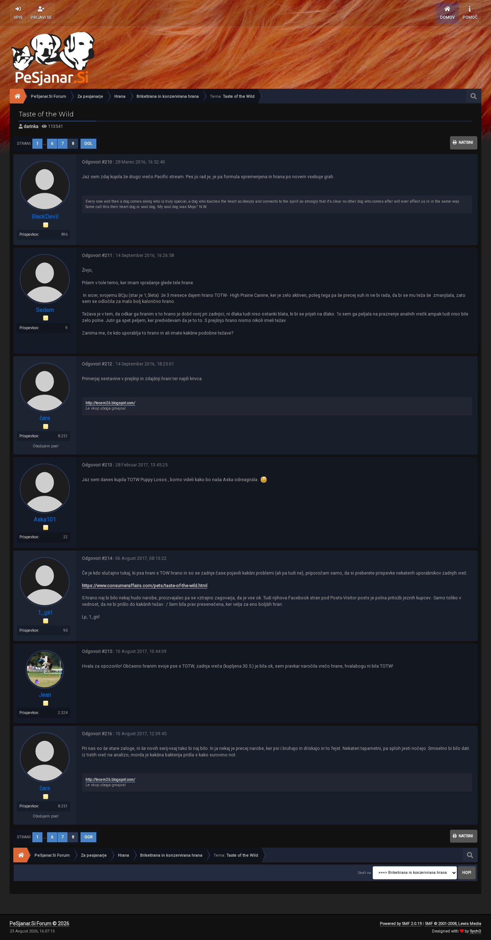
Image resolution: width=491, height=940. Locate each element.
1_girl (45, 612)
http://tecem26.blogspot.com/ (110, 403)
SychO (475, 931)
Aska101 (45, 519)
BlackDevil (45, 216)
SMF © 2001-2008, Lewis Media (453, 923)
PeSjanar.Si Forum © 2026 (39, 923)
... (45, 143)
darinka (31, 126)
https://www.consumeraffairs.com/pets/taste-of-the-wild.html (144, 585)
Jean (45, 694)
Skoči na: (365, 873)
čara (45, 418)
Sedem (45, 310)
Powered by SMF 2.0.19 (401, 923)
